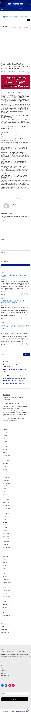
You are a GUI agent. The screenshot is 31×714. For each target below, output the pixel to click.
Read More (3, 294)
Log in (2, 626)
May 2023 (5, 525)
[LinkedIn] (6, 685)
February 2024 (6, 500)
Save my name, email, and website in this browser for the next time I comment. (15, 260)
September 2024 (6, 483)
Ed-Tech (5, 573)
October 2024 (6, 480)
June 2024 (5, 491)
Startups (5, 613)
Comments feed (5, 632)
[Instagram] (13, 685)
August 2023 (5, 516)
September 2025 (6, 463)
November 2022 (6, 541)
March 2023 (5, 530)
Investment (5, 585)
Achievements (6, 560)
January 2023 (6, 536)
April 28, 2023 (4, 71)
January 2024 (6, 502)
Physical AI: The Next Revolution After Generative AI (13, 276)
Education (11, 71)
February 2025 (6, 474)
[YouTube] (9, 685)
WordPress (11, 711)
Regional (5, 607)
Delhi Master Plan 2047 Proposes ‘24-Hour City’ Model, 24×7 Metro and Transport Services (15, 17)
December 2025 (6, 455)
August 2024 (5, 486)
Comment (3, 220)
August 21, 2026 (5, 331)
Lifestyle (5, 593)
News (4, 599)
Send (14, 699)
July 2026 (5, 435)
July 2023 (5, 519)
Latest (14, 71)
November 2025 (6, 458)
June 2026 (5, 438)
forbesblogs (5, 397)
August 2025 (5, 466)
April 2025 (5, 469)
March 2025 (5, 472)
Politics (4, 601)
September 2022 (6, 547)
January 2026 (6, 452)
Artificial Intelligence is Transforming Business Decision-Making (13, 301)
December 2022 (6, 539)
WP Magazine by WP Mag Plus (21, 711)
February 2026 (6, 449)
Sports (4, 610)
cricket (4, 568)
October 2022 (6, 544)
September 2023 (6, 513)
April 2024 (5, 494)
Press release (6, 604)
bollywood (5, 562)
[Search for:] (22, 8)
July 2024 (5, 488)
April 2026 (5, 444)
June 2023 (5, 522)
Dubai (4, 571)
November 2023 (6, 508)
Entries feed (4, 629)
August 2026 (5, 433)
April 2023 (5, 527)
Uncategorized (6, 615)
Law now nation (6, 590)
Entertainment (6, 579)
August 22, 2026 (5, 279)
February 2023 (6, 533)
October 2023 (6, 511)
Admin (13, 204)
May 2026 (5, 441)
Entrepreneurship (7, 582)
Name (3, 239)
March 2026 (5, 447)
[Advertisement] (15, 44)
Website (3, 252)
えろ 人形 (5, 418)
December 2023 (6, 505)
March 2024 (5, 497)
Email (2, 246)
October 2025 (6, 461)
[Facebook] (2, 685)
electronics (5, 411)
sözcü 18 (5, 406)
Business (5, 565)
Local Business (6, 596)
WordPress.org (4, 635)
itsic (4, 402)
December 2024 (6, 477)
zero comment (22, 71)
